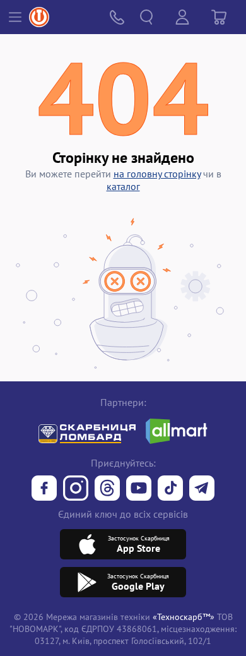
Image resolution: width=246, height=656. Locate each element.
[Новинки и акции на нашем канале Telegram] (201, 489)
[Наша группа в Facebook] (44, 489)
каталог (123, 186)
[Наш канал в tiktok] (170, 489)
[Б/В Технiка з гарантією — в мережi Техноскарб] (138, 489)
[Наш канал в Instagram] (75, 489)
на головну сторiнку (157, 173)
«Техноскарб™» (183, 617)
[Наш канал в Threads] (107, 489)
